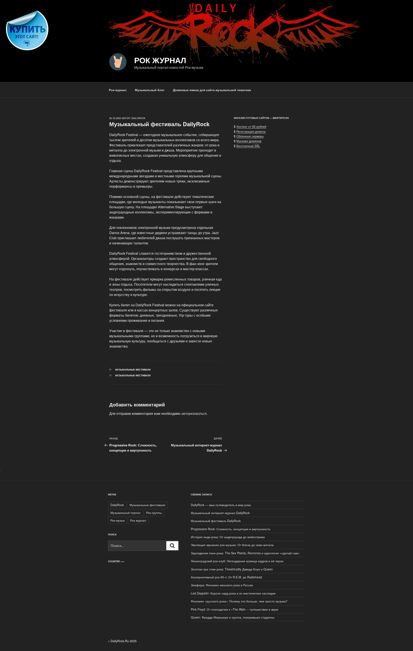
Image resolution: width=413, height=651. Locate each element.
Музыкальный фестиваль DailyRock (216, 521)
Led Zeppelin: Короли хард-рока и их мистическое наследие (233, 593)
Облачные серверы (250, 136)
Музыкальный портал (125, 512)
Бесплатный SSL (248, 146)
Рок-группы (154, 512)
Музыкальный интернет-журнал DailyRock (220, 513)
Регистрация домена (251, 131)
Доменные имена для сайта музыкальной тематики (212, 90)
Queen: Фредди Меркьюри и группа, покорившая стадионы (232, 617)
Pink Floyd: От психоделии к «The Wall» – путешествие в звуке (234, 609)
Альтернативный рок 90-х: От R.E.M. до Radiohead (226, 577)
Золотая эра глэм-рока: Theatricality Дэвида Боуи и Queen (232, 569)
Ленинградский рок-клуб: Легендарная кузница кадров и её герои (237, 561)
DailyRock (138, 118)
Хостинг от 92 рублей (251, 126)
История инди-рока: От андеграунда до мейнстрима (228, 537)
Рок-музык (117, 520)
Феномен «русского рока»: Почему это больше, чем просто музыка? (239, 601)
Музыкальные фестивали (133, 369)
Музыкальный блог (150, 90)
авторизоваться (194, 413)
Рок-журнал (117, 90)
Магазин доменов (248, 141)
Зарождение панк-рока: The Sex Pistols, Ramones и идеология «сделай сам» (245, 553)
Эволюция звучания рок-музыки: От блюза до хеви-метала (232, 545)
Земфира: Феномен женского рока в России (222, 585)
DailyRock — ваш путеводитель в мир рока (221, 505)
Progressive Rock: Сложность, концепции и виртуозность (230, 529)
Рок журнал (160, 60)
